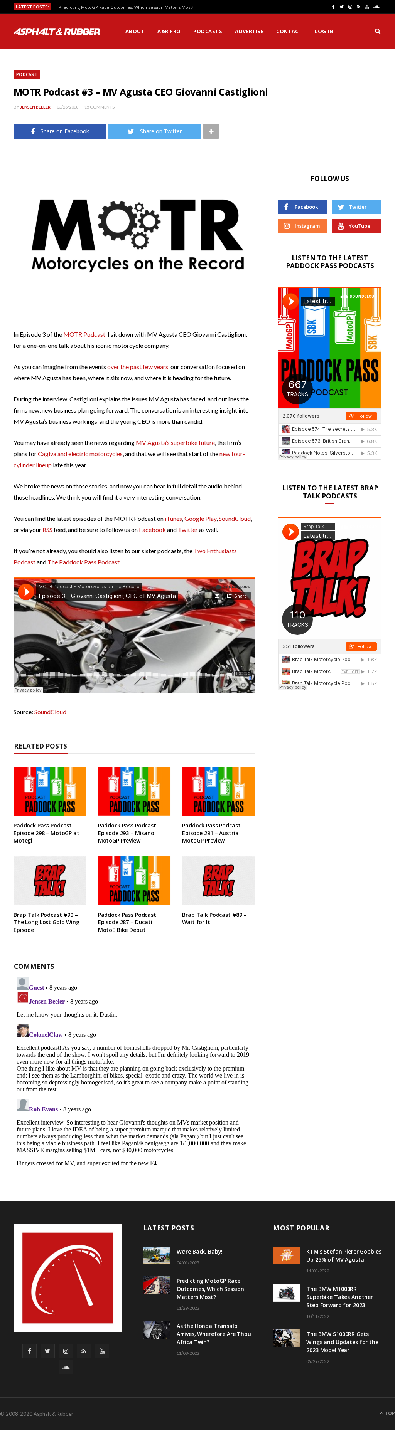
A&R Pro (169, 31)
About (135, 31)
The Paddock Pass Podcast (83, 562)
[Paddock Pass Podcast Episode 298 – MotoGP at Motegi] (50, 791)
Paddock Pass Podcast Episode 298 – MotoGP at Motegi (46, 833)
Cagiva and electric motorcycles (80, 453)
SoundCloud (235, 518)
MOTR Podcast (84, 334)
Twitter (188, 529)
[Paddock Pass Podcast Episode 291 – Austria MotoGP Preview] (218, 791)
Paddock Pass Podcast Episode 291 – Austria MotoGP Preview (211, 833)
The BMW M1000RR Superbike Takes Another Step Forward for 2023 (339, 1297)
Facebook (152, 529)
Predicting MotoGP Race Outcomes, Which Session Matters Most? (126, 7)
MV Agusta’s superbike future (175, 442)
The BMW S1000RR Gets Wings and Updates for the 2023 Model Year (342, 1342)
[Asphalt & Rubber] (57, 31)
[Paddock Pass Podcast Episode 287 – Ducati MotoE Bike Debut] (134, 880)
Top (389, 1413)
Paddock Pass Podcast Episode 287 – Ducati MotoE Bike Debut (127, 922)
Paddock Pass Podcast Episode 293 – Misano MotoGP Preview (127, 833)
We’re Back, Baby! (200, 1251)
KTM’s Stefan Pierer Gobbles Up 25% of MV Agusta (343, 1255)
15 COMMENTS (99, 106)
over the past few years (137, 366)
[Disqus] (134, 1070)
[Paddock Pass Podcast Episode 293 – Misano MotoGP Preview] (134, 791)
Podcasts (207, 31)
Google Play (200, 518)
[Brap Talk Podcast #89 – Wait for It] (218, 880)
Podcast (26, 74)
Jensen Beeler (35, 106)
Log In (324, 31)
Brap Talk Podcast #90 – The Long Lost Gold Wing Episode (46, 922)
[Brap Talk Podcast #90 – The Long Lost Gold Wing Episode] (50, 880)
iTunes (173, 518)
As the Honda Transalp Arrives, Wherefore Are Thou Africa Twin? (214, 1334)
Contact (289, 31)
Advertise (249, 31)
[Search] (377, 31)
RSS (47, 529)
